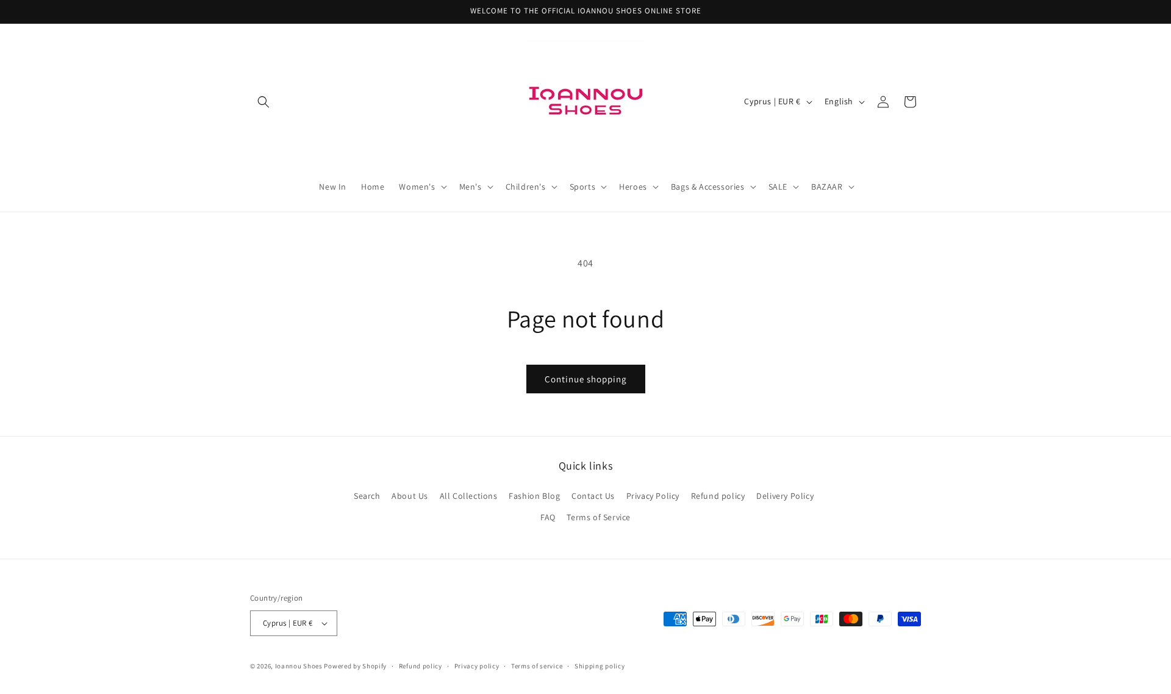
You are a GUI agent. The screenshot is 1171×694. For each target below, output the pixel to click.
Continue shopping (586, 379)
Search (367, 495)
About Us (410, 495)
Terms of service (536, 666)
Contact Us (593, 495)
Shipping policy (600, 666)
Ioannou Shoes (299, 666)
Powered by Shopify (355, 666)
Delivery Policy (785, 495)
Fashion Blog (534, 495)
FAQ (548, 517)
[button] (263, 101)
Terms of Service (599, 517)
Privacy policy (477, 666)
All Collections (469, 495)
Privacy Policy (652, 495)
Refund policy (718, 495)
